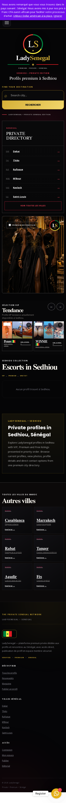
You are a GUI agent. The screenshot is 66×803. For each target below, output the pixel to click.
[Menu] (7, 22)
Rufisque (6, 716)
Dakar (5, 706)
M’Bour (5, 722)
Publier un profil (9, 689)
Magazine (6, 683)
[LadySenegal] (33, 634)
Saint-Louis (7, 732)
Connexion (7, 749)
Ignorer (57, 15)
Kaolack (5, 727)
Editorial (6, 766)
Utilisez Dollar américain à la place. (33, 15)
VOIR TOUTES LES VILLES (33, 205)
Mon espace (8, 755)
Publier (5, 760)
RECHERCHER (33, 105)
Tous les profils (9, 672)
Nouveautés (8, 678)
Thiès (4, 711)
